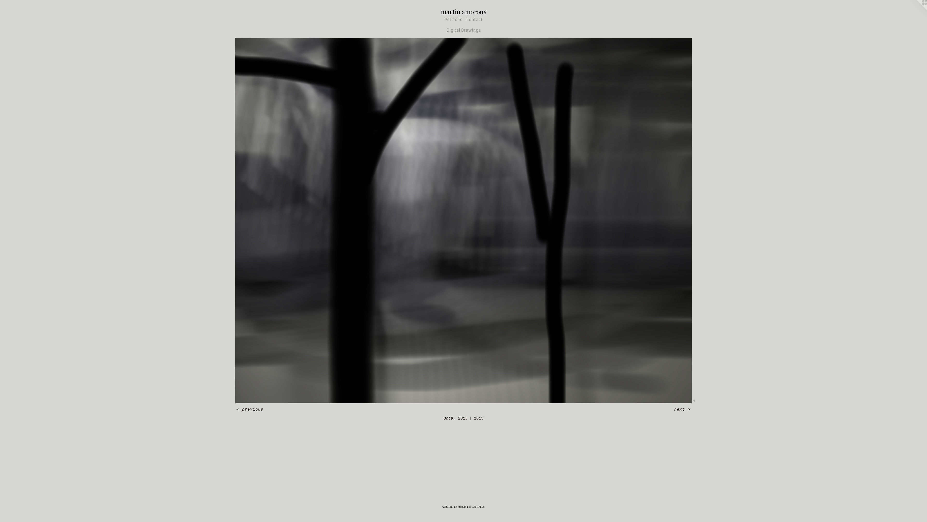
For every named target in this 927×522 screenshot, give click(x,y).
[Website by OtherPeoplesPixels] (917, 9)
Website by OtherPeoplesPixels (463, 507)
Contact (474, 19)
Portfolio (454, 19)
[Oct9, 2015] (463, 220)
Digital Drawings (464, 30)
